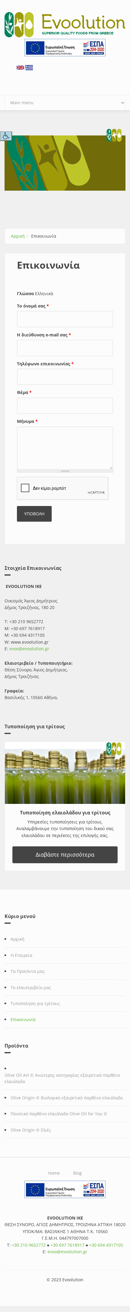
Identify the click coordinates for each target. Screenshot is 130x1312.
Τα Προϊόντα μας (28, 971)
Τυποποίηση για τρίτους (35, 1003)
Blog (77, 1173)
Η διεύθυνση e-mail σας (44, 335)
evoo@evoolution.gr (29, 648)
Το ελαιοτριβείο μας (31, 987)
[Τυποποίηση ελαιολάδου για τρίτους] (65, 773)
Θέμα (24, 392)
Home (54, 1173)
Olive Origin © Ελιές (31, 1130)
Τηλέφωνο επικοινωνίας (45, 364)
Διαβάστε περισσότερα (65, 854)
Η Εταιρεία (21, 955)
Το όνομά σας (33, 306)
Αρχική (18, 236)
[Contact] (20, 67)
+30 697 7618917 (67, 1245)
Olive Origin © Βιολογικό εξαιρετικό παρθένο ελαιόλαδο (67, 1098)
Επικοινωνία (23, 1019)
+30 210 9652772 (29, 1245)
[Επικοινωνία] (29, 67)
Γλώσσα (25, 293)
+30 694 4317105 (106, 1245)
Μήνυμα (27, 421)
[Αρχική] (65, 24)
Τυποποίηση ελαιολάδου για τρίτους (65, 812)
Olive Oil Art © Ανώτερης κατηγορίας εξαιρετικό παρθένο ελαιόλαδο (62, 1078)
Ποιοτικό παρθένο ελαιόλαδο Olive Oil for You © (59, 1114)
